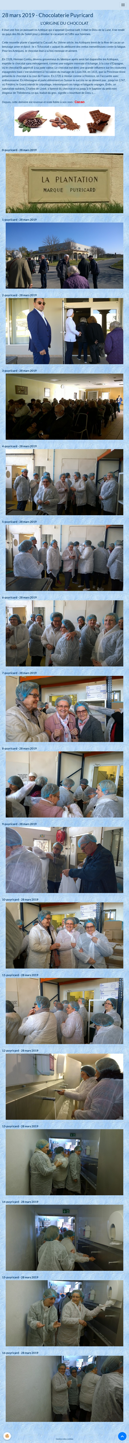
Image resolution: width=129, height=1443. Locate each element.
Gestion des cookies (64, 1439)
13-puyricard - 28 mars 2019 (20, 1126)
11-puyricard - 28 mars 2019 (20, 975)
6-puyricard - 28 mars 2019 (19, 597)
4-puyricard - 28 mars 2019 (19, 446)
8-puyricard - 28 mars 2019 (19, 748)
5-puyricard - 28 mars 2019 (19, 521)
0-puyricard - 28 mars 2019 (19, 150)
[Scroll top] (122, 1436)
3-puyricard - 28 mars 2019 (19, 370)
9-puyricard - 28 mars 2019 (19, 824)
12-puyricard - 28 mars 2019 (20, 1050)
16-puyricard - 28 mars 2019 (20, 1353)
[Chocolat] (64, 121)
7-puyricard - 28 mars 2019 (19, 673)
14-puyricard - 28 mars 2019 (20, 1202)
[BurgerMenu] (123, 4)
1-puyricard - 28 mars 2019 (19, 219)
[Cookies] (7, 1436)
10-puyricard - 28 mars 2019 (20, 899)
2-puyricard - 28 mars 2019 (19, 295)
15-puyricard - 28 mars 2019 (20, 1277)
